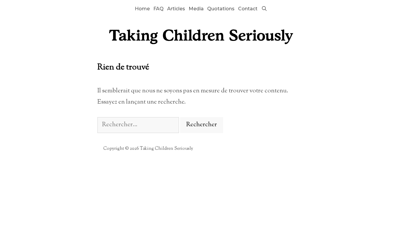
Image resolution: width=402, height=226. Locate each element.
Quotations (221, 8)
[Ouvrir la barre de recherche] (264, 9)
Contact (248, 8)
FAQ (158, 8)
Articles (176, 8)
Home (142, 8)
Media (196, 8)
